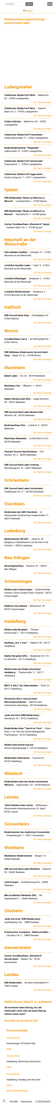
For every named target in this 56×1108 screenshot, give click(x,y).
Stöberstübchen (13, 121)
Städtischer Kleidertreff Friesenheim (23, 134)
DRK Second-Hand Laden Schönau (22, 465)
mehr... (9, 1049)
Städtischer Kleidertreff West (20, 108)
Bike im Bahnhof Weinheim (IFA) (20, 895)
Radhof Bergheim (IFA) (16, 656)
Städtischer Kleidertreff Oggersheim (23, 174)
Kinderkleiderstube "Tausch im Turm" (23, 728)
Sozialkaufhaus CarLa (15, 339)
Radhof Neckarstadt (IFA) (17, 399)
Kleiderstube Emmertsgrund (19, 745)
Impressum (26, 1101)
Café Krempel (11, 882)
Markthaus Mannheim (15, 438)
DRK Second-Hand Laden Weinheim (22, 869)
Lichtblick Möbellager (15, 278)
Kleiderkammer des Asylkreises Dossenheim (27, 832)
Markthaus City (12, 385)
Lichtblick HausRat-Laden (17, 265)
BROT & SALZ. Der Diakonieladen (21, 685)
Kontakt (14, 1101)
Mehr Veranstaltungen (17, 1090)
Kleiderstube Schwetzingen (18, 589)
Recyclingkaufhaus (14, 566)
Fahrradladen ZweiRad (16, 252)
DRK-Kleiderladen (13, 982)
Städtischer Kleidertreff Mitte (20, 95)
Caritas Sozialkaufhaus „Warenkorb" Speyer (27, 224)
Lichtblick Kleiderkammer (17, 291)
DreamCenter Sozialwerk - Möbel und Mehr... (27, 932)
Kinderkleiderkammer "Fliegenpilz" (22, 148)
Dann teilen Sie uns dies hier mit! (21, 1020)
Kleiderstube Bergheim (16, 629)
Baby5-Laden (11, 376)
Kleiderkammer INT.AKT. (16, 539)
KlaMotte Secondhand (16, 606)
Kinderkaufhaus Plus (15, 425)
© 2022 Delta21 (43, 1101)
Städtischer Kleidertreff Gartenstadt (23, 161)
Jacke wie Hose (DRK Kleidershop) (22, 715)
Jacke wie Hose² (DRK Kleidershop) (22, 919)
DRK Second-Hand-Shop (16, 315)
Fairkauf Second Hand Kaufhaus (21, 451)
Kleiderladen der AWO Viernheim (21, 512)
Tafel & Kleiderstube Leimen (19, 805)
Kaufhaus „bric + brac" (16, 642)
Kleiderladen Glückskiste (17, 758)
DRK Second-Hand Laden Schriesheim (23, 488)
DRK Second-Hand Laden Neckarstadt (23, 412)
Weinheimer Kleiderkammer (18, 856)
